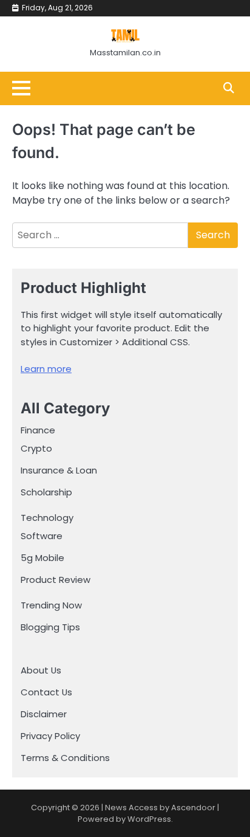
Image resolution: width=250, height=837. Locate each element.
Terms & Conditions (65, 757)
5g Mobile (42, 557)
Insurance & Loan (59, 470)
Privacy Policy (50, 735)
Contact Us (46, 692)
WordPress (149, 819)
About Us (41, 670)
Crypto (36, 448)
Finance (38, 430)
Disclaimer (44, 714)
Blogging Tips (50, 627)
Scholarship (46, 492)
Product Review (55, 579)
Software (41, 535)
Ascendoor (193, 807)
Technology (47, 517)
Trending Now (51, 605)
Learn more (46, 368)
